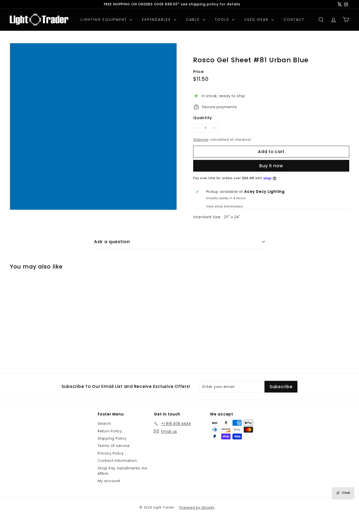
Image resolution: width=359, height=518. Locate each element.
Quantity (202, 118)
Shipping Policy (112, 438)
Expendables (157, 19)
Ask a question (112, 241)
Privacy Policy (111, 453)
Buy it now (271, 166)
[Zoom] (93, 126)
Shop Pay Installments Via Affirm (122, 471)
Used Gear (257, 19)
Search (104, 423)
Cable (193, 19)
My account (109, 480)
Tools (223, 19)
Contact (294, 19)
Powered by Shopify (197, 507)
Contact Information (117, 460)
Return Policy (110, 431)
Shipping (201, 139)
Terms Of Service (114, 445)
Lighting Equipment (104, 19)
